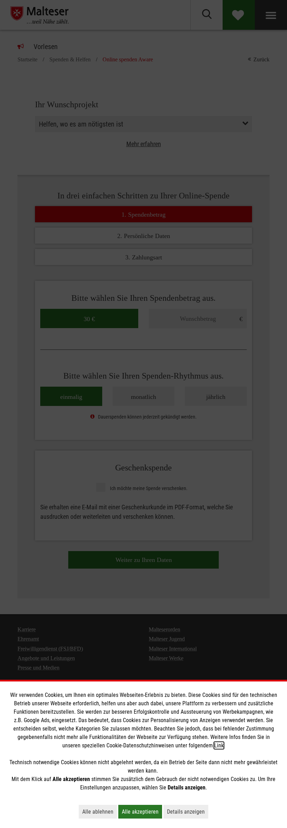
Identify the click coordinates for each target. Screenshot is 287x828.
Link (219, 745)
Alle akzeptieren (142, 811)
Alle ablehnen (99, 811)
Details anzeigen (187, 811)
